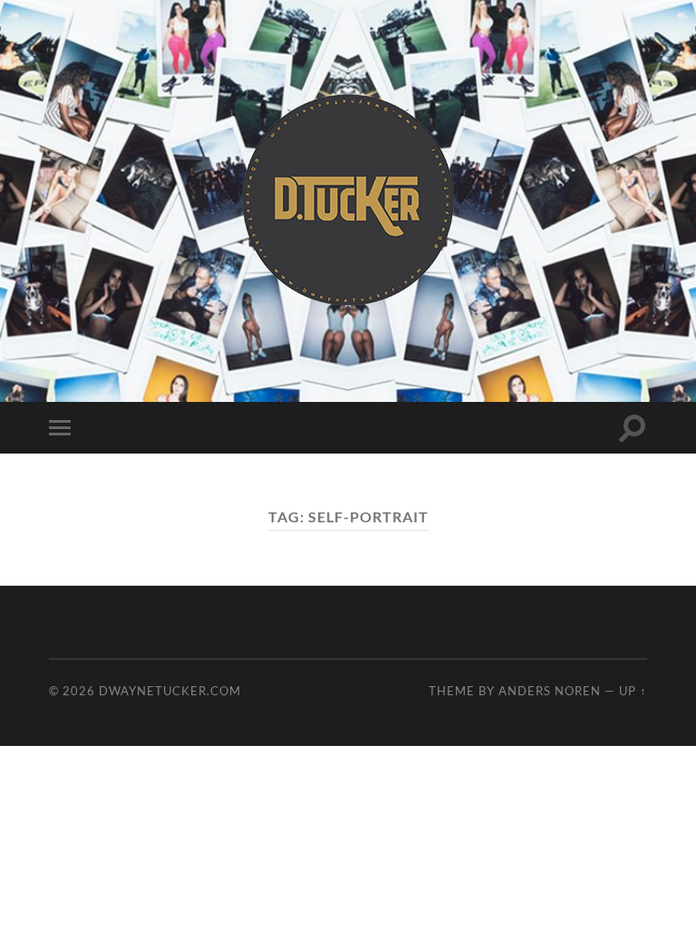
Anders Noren (549, 690)
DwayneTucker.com (170, 690)
